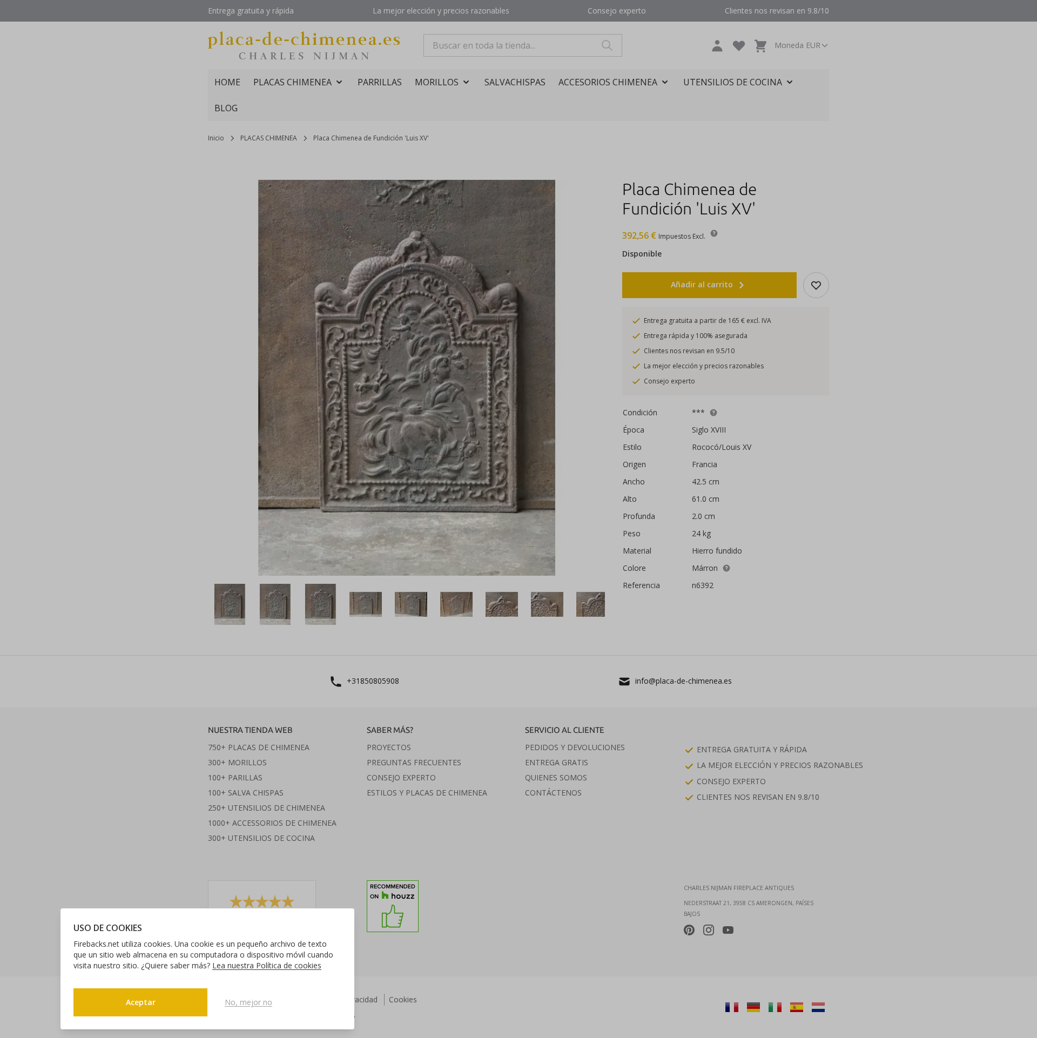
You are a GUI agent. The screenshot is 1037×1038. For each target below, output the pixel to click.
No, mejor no (248, 1002)
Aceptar (141, 1002)
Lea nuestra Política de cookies (266, 965)
